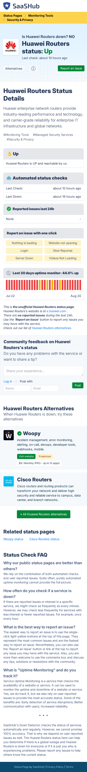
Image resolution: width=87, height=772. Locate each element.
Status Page (21, 766)
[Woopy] (9, 435)
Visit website (26, 456)
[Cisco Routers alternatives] (9, 481)
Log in (8, 381)
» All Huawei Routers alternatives (43, 514)
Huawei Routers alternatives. (52, 328)
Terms (69, 766)
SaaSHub (38, 766)
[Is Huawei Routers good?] (33, 68)
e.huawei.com (56, 311)
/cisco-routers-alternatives (23, 475)
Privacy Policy (54, 766)
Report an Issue (71, 68)
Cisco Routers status (44, 539)
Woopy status (13, 539)
